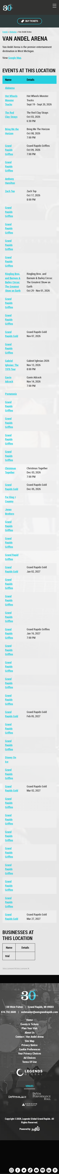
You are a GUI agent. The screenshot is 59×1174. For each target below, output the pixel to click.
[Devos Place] (17, 1097)
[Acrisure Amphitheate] (29, 1104)
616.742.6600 (8, 1012)
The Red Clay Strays (11, 115)
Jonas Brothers (9, 511)
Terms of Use (29, 1062)
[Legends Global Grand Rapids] (8, 7)
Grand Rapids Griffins (9, 150)
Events (5, 31)
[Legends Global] (29, 1072)
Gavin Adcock (9, 379)
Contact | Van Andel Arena (30, 1036)
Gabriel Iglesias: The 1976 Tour (12, 365)
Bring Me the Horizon (12, 131)
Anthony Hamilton (10, 181)
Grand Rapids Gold (11, 334)
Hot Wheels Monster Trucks (11, 100)
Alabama (13, 31)
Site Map (29, 1041)
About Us (29, 1032)
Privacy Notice (29, 1045)
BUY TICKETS (31, 21)
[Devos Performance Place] (42, 1096)
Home (29, 1020)
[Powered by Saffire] (35, 1129)
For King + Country (10, 499)
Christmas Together (10, 470)
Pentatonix (11, 394)
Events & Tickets (29, 1024)
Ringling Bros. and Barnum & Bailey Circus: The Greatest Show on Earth (12, 282)
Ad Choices (30, 1058)
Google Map (14, 58)
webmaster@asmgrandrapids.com (39, 1012)
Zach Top (10, 191)
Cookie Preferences (29, 1049)
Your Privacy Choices (29, 1053)
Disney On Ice (10, 759)
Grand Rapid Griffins (11, 557)
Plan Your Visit (29, 1028)
